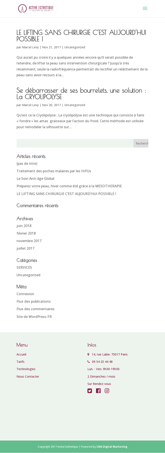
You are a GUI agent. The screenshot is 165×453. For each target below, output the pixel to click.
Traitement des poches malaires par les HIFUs (54, 171)
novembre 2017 (29, 240)
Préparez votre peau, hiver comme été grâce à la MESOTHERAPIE (69, 186)
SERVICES (24, 267)
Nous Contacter (28, 376)
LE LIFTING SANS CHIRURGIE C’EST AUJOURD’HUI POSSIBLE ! (81, 36)
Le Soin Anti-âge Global (35, 178)
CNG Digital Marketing (111, 446)
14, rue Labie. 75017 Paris (108, 354)
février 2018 (26, 233)
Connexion (25, 293)
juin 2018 (24, 225)
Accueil (21, 354)
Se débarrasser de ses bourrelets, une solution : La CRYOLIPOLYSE (81, 93)
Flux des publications (34, 301)
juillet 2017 (25, 248)
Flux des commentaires (36, 309)
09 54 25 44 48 (102, 362)
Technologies (26, 369)
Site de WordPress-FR (34, 316)
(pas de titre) (27, 163)
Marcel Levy (30, 47)
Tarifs (20, 362)
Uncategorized (74, 47)
